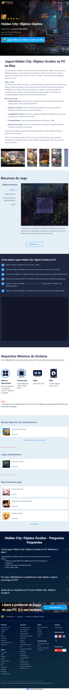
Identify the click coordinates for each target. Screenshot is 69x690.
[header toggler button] (67, 3)
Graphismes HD (24, 664)
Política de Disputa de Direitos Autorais (21, 683)
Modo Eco (23, 642)
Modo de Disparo (24, 629)
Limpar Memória (24, 657)
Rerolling (22, 651)
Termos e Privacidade (6, 683)
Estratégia (3, 671)
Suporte (57, 625)
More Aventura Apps (11, 482)
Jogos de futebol (5, 673)
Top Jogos (4, 652)
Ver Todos (34, 524)
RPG (2, 665)
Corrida (3, 663)
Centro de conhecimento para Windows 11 (6, 642)
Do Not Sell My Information (46, 683)
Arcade (3, 658)
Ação (2, 654)
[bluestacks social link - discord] (56, 636)
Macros (22, 640)
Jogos (3, 649)
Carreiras (39, 634)
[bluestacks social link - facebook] (64, 636)
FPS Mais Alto (24, 662)
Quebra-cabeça (5, 661)
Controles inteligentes (26, 649)
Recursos (23, 625)
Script (21, 659)
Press (38, 636)
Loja (2, 634)
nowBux (3, 631)
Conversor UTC (24, 668)
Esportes (3, 669)
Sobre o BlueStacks (42, 627)
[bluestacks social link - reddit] (60, 636)
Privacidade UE (35, 683)
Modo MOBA (23, 631)
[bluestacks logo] (7, 2)
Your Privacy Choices (36, 689)
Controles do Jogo (25, 627)
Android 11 (4, 638)
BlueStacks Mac (5, 627)
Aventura (5, 29)
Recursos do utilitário (26, 666)
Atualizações (58, 627)
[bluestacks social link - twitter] (56, 640)
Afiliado (39, 629)
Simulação (4, 667)
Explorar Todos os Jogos (34, 440)
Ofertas (3, 636)
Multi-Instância (24, 634)
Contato (39, 631)
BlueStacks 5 (4, 629)
